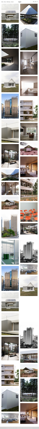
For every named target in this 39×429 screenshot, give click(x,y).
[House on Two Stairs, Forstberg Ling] (10, 24)
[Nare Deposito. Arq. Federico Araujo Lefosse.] (10, 240)
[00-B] (29, 52)
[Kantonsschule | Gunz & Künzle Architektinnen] (29, 97)
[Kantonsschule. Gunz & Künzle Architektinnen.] (29, 179)
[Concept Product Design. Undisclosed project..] (29, 202)
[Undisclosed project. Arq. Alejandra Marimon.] (29, 123)
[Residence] (29, 264)
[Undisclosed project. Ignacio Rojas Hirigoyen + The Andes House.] (10, 182)
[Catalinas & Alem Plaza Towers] (10, 94)
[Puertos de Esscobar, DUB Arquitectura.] (29, 26)
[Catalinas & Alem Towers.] (29, 236)
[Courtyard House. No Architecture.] (10, 144)
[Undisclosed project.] (29, 76)
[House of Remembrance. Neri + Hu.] (29, 4)
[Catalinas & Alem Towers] (10, 211)
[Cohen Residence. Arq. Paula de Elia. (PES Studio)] (29, 156)
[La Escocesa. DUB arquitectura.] (10, 4)
